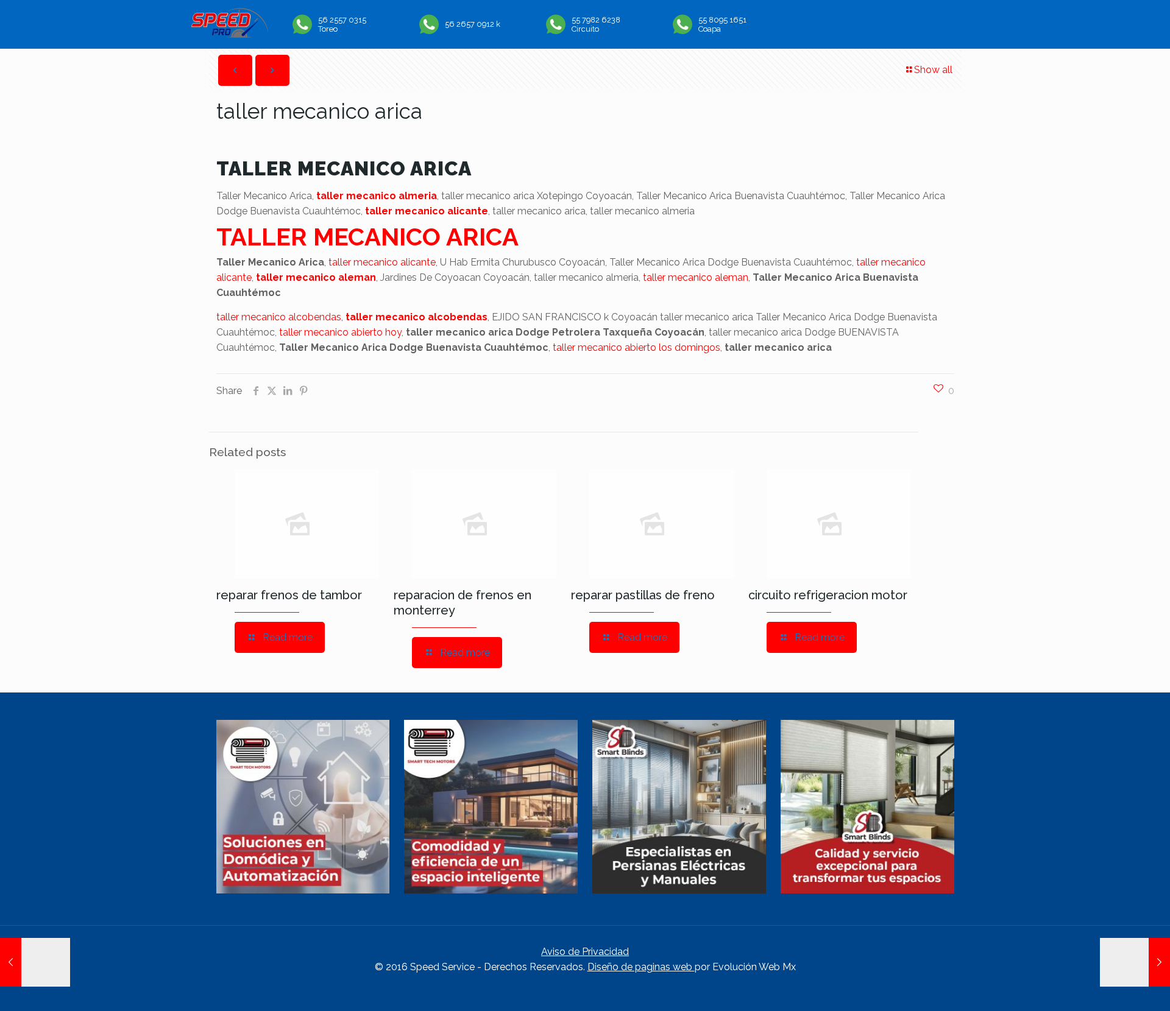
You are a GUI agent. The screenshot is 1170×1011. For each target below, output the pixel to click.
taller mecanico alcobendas (278, 317)
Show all (933, 70)
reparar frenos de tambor (289, 595)
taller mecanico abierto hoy (340, 332)
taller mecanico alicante (426, 211)
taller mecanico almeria (376, 196)
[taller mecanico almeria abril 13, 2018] (1135, 962)
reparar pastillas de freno (643, 595)
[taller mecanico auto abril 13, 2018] (35, 962)
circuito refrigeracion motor (827, 595)
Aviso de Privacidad (585, 951)
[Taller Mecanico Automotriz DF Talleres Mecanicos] (229, 34)
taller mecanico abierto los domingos (636, 347)
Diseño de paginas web (641, 967)
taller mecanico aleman (316, 277)
